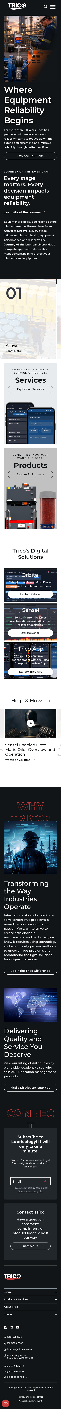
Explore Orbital (30, 594)
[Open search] (45, 6)
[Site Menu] (53, 6)
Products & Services (16, 1299)
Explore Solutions (30, 156)
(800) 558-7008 (15, 1343)
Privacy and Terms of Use (30, 1397)
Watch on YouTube (17, 760)
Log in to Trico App (14, 1377)
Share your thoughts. (30, 1191)
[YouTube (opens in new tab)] (18, 1327)
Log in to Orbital (12, 1366)
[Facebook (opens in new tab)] (5, 1327)
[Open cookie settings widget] (5, 1403)
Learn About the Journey (22, 212)
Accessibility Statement (30, 1401)
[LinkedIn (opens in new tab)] (11, 1327)
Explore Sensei (31, 632)
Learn (7, 1292)
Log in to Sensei (12, 1371)
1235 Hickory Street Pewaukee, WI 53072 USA (20, 1356)
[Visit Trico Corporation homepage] (17, 1276)
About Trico (11, 1306)
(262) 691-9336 (14, 1337)
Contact (9, 1314)
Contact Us (30, 1246)
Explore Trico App (30, 671)
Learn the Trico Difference (30, 970)
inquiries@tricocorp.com (19, 1349)
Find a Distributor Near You (30, 1087)
